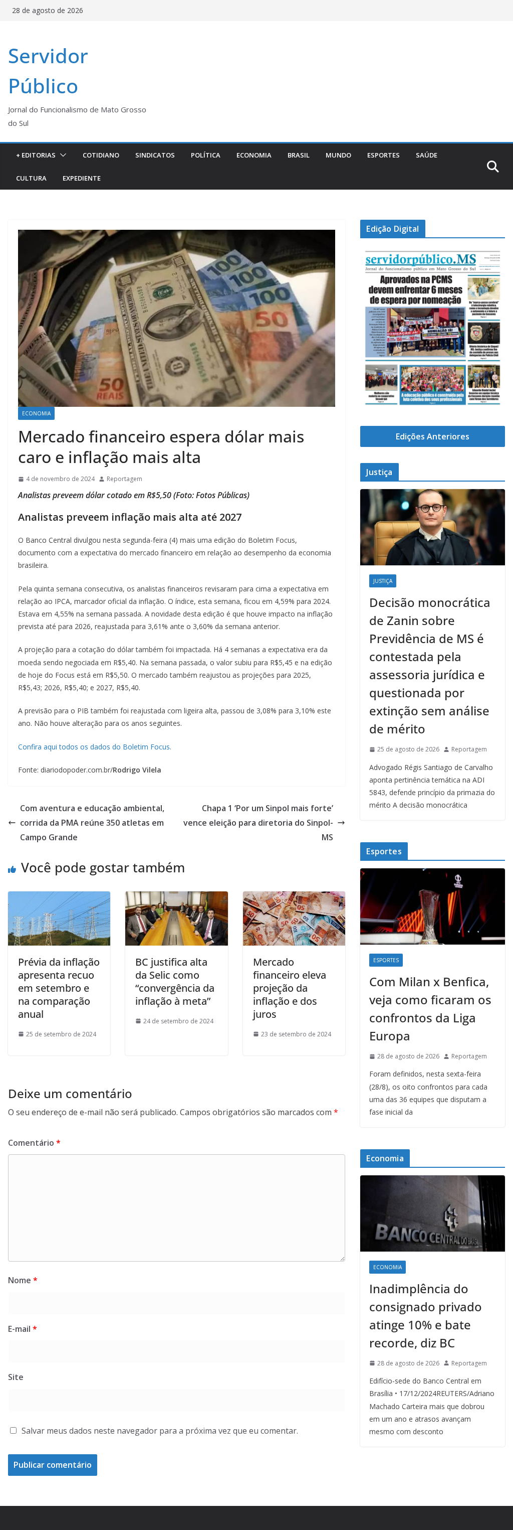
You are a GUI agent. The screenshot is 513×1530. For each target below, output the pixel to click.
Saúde (426, 155)
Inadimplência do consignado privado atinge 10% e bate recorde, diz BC (425, 1315)
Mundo (338, 155)
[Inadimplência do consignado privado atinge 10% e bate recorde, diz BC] (432, 1213)
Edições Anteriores (432, 436)
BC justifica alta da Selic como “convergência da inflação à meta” (174, 981)
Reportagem (124, 479)
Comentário (34, 1142)
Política (205, 155)
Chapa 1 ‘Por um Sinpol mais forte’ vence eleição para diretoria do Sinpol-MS (258, 823)
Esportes (383, 155)
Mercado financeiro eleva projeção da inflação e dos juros (289, 988)
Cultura (31, 178)
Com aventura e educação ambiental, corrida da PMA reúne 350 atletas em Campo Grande (92, 823)
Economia (254, 155)
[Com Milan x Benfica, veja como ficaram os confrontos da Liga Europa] (432, 906)
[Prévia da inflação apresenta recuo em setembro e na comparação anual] (59, 898)
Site (16, 1377)
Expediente (82, 178)
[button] (61, 155)
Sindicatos (155, 155)
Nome (23, 1280)
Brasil (299, 155)
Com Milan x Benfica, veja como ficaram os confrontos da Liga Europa (430, 1008)
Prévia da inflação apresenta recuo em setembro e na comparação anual (59, 988)
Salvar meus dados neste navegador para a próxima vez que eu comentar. (160, 1430)
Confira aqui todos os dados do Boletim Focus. (94, 746)
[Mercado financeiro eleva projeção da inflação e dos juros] (294, 898)
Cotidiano (101, 155)
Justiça (382, 580)
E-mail (22, 1328)
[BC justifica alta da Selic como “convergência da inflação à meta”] (176, 898)
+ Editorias (36, 155)
